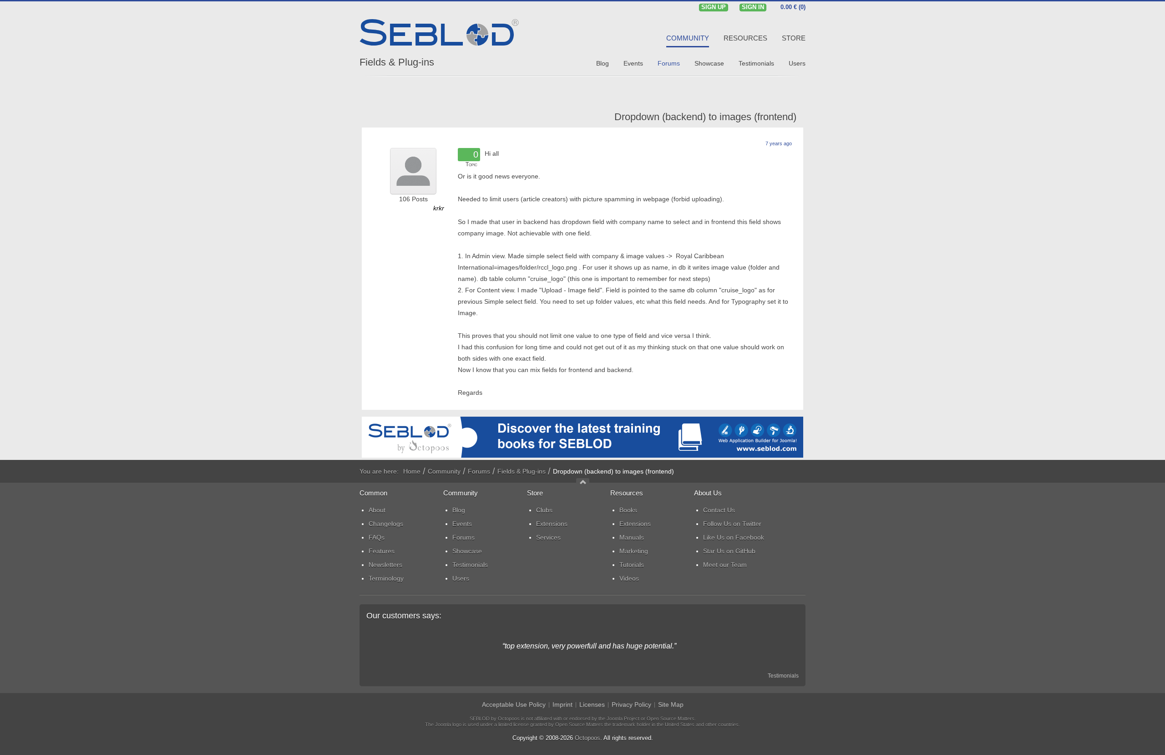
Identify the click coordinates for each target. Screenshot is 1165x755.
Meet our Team (725, 564)
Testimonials (783, 676)
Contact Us (719, 510)
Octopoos (587, 738)
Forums (479, 471)
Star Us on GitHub (729, 551)
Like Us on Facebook (733, 537)
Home (411, 471)
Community (444, 471)
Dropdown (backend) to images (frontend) (705, 116)
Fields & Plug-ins (397, 62)
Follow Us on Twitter (732, 523)
